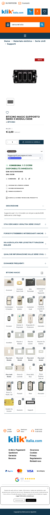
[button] (8, 24)
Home (7, 41)
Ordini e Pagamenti (16, 450)
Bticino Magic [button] (13, 272)
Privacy (33, 455)
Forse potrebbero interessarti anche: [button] (24, 233)
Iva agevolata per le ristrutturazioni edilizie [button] (23, 243)
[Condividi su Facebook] (19, 179)
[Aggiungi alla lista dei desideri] (7, 113)
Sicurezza (34, 450)
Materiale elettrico (22, 41)
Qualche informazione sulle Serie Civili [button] (24, 254)
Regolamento (36, 458)
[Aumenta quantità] (17, 142)
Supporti (11, 44)
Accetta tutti (31, 500)
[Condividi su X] (26, 179)
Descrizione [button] (12, 206)
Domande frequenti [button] (14, 263)
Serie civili (40, 41)
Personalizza (19, 500)
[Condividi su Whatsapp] (22, 179)
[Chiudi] (42, 273)
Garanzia (12, 455)
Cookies (33, 453)
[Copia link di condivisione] (29, 179)
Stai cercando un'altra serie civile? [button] (22, 224)
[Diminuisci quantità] (7, 142)
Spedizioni (13, 453)
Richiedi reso (35, 461)
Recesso (12, 458)
